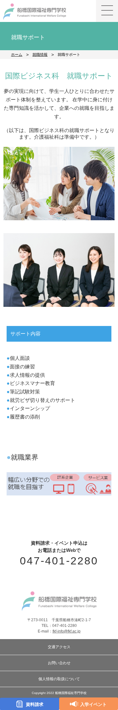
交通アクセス (59, 647)
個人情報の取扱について (59, 679)
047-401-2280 (59, 561)
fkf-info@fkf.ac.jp (67, 631)
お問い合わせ (59, 663)
